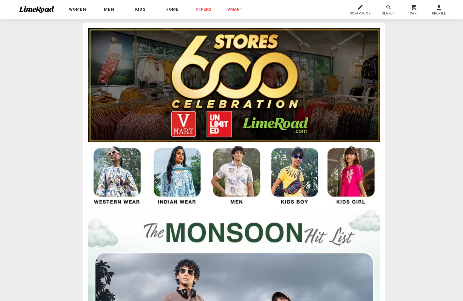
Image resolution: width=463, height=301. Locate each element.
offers (203, 9)
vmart (235, 9)
